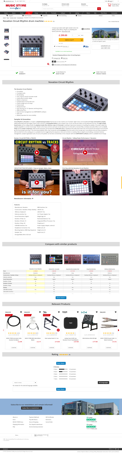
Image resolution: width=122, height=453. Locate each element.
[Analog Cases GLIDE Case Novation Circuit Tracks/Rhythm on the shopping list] (78, 312)
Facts (14, 419)
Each (82, 35)
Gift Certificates (50, 417)
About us (15, 417)
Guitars (6, 13)
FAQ (14, 427)
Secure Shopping (33, 422)
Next (118, 330)
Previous (3, 330)
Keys (29, 13)
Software (63, 13)
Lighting (77, 13)
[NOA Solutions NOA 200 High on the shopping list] (97, 312)
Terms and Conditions (114, 451)
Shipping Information (18, 424)
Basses (14, 13)
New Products (27, 15)
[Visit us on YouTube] (118, 449)
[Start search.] (99, 8)
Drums (21, 13)
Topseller (45, 15)
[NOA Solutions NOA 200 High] (89, 322)
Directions (48, 419)
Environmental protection (36, 427)
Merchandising (62, 15)
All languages (103, 382)
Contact (5, 449)
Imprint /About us (85, 451)
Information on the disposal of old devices (65, 64)
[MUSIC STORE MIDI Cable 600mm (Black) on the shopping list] (40, 312)
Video (113, 15)
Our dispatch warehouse (35, 424)
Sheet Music (104, 13)
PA (46, 13)
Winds (88, 13)
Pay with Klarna (33, 419)
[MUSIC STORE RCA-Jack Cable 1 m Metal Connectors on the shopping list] (115, 312)
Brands (79, 15)
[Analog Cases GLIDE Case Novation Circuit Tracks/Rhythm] (70, 322)
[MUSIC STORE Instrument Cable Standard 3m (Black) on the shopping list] (21, 312)
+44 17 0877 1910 (105, 48)
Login (111, 1)
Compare (13, 347)
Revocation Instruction (102, 451)
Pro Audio (53, 13)
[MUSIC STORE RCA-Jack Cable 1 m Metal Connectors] (108, 322)
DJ (70, 13)
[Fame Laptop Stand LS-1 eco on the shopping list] (59, 312)
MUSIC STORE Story (18, 422)
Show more (60, 298)
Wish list (65, 58)
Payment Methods (34, 417)
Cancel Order (49, 422)
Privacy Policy (93, 451)
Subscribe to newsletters (30, 408)
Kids (95, 13)
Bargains (11, 15)
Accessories (114, 13)
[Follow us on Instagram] (116, 449)
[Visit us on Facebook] (113, 449)
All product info (66, 31)
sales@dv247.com (9, 1)
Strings (36, 13)
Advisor (101, 15)
